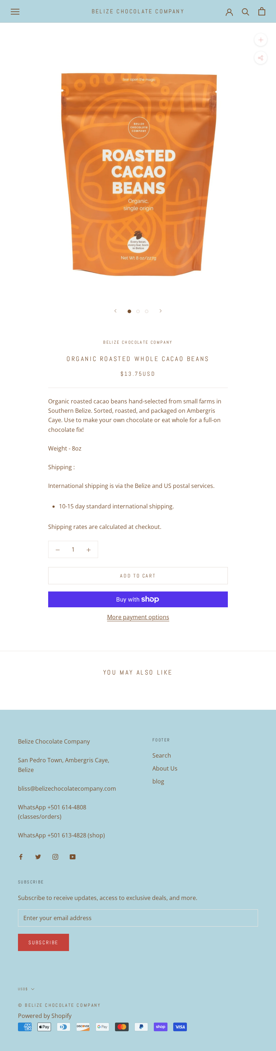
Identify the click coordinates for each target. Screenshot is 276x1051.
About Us (165, 768)
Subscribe (43, 942)
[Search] (245, 11)
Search (161, 755)
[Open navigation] (15, 11)
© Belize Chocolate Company (59, 1005)
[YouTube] (72, 856)
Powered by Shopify (45, 1016)
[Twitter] (38, 856)
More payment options (138, 617)
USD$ (23, 989)
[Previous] (115, 310)
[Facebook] (21, 856)
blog (158, 781)
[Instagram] (55, 856)
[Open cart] (261, 11)
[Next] (161, 310)
